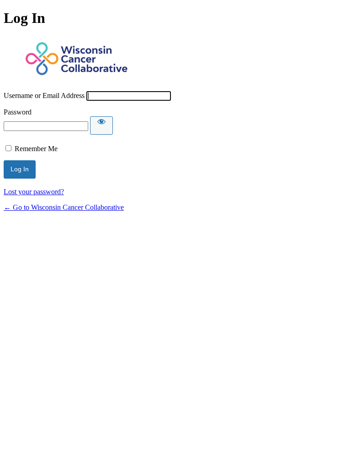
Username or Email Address (44, 95)
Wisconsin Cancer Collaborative (77, 59)
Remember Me (36, 149)
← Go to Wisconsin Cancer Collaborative (64, 207)
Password (18, 112)
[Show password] (101, 125)
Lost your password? (34, 192)
